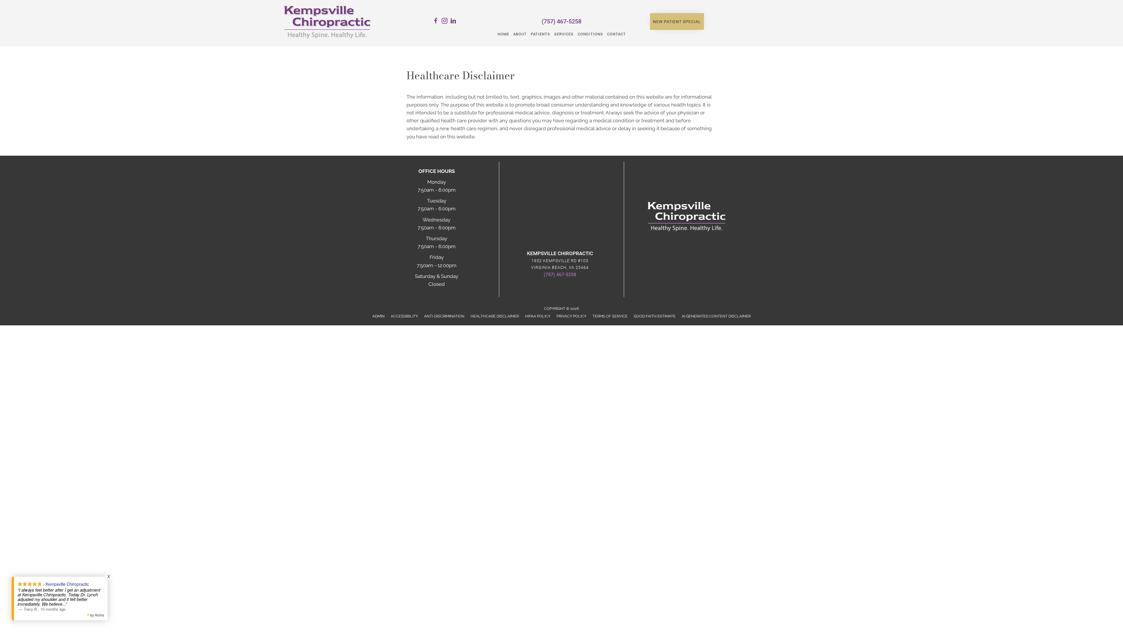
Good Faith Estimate (655, 316)
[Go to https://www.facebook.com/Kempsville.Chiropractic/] (436, 22)
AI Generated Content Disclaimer (716, 316)
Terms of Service (610, 316)
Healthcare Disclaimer (495, 316)
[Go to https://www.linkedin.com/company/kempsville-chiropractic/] (453, 22)
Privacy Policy (571, 316)
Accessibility (404, 316)
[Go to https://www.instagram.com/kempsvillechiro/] (444, 22)
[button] (677, 21)
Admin (378, 316)
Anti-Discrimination (444, 316)
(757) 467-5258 (561, 21)
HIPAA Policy (537, 316)
